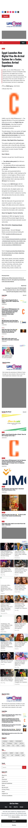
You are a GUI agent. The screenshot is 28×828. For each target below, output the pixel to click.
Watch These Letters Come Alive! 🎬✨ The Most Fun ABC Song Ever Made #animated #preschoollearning (10, 331)
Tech (3, 336)
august (7, 260)
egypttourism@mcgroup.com (14, 234)
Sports (8, 745)
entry (3, 262)
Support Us (5, 793)
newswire (17, 755)
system (19, 265)
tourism (12, 267)
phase (20, 264)
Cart (3, 777)
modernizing (9, 264)
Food (3, 298)
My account (5, 787)
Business (11, 741)
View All (24, 295)
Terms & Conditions (7, 795)
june (12, 755)
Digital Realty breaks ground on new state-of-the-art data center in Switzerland (10, 339)
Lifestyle (21, 743)
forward (10, 262)
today (8, 267)
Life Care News (14, 803)
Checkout (4, 779)
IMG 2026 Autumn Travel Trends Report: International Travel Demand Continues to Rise (10, 322)
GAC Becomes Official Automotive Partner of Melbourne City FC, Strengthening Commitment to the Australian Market (14, 279)
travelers (16, 267)
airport (6, 258)
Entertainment (19, 741)
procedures (7, 265)
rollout (12, 265)
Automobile (5, 741)
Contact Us (5, 781)
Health (3, 307)
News (4, 745)
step (15, 265)
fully (14, 262)
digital (17, 260)
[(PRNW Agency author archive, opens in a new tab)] (3, 87)
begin (10, 260)
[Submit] (24, 767)
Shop (3, 791)
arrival (3, 260)
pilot (3, 265)
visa (20, 267)
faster (6, 262)
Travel (3, 48)
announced (15, 258)
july (22, 262)
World (4, 757)
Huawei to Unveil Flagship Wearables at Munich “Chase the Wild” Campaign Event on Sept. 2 (10, 301)
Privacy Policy (5, 789)
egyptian (21, 260)
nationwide (15, 264)
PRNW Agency (9, 86)
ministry (4, 264)
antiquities (21, 258)
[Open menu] (3, 43)
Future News (9, 743)
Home (3, 785)
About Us (4, 775)
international (18, 262)
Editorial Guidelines (7, 783)
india (4, 755)
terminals (4, 267)
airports (10, 258)
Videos (3, 327)
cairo (14, 260)
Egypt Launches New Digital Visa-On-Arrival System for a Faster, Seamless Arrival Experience (13, 253)
